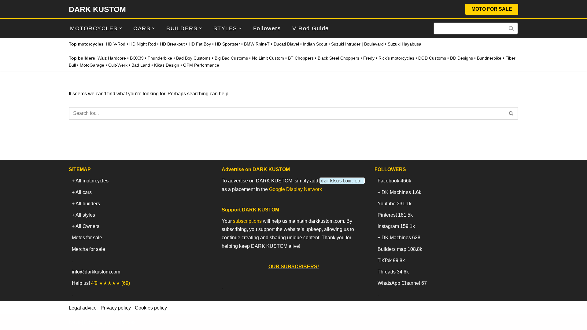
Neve (74, 322)
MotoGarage (92, 65)
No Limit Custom (268, 58)
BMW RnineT (257, 44)
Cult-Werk (117, 65)
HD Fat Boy (200, 44)
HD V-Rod (115, 44)
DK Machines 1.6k (401, 192)
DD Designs (461, 58)
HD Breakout (172, 44)
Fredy (369, 58)
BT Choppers (301, 58)
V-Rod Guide (310, 28)
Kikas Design (166, 65)
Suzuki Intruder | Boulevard (357, 44)
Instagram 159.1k (396, 226)
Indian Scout (315, 44)
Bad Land (140, 65)
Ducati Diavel (286, 44)
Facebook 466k (394, 180)
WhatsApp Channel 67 (402, 283)
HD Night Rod (142, 44)
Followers (267, 28)
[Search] (511, 28)
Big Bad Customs (231, 58)
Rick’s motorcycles (396, 58)
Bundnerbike (489, 58)
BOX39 (137, 58)
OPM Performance (201, 65)
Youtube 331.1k (395, 203)
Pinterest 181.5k (395, 215)
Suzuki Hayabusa (404, 44)
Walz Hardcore (112, 58)
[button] (120, 28)
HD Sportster (227, 44)
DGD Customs (432, 58)
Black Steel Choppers (338, 58)
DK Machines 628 (401, 237)
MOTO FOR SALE (491, 9)
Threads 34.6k (393, 271)
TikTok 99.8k (391, 260)
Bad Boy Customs (193, 58)
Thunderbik (159, 58)
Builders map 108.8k (400, 249)
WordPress (123, 322)
